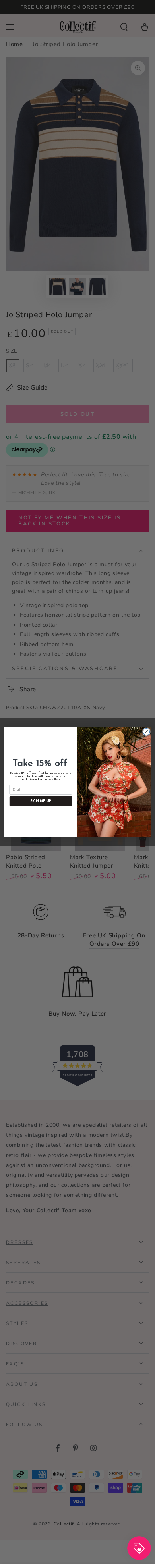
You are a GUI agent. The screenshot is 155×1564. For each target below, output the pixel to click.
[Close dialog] (146, 732)
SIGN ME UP (40, 801)
